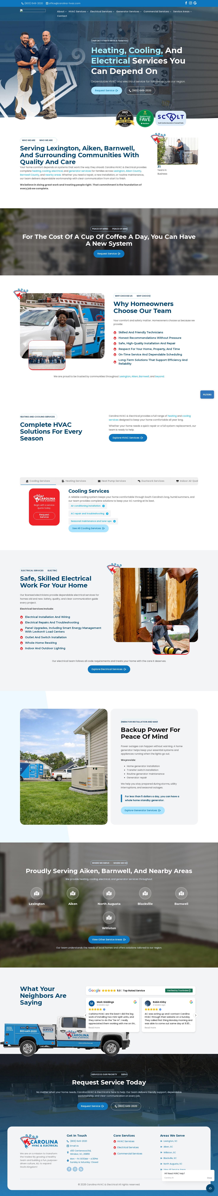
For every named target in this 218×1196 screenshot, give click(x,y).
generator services (80, 171)
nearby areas (53, 175)
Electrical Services (101, 11)
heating (36, 171)
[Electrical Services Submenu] (113, 11)
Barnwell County (29, 175)
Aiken (135, 376)
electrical (57, 171)
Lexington (119, 171)
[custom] (195, 2)
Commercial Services (156, 11)
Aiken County (133, 171)
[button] (195, 1015)
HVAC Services (77, 11)
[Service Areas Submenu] (191, 11)
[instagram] (190, 2)
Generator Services (127, 11)
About (60, 11)
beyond (159, 376)
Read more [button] (94, 1027)
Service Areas (181, 11)
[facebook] (186, 2)
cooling (46, 171)
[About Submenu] (65, 11)
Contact (62, 16)
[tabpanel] (109, 510)
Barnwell (144, 376)
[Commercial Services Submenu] (170, 11)
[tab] (38, 481)
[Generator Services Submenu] (140, 11)
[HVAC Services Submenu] (87, 11)
